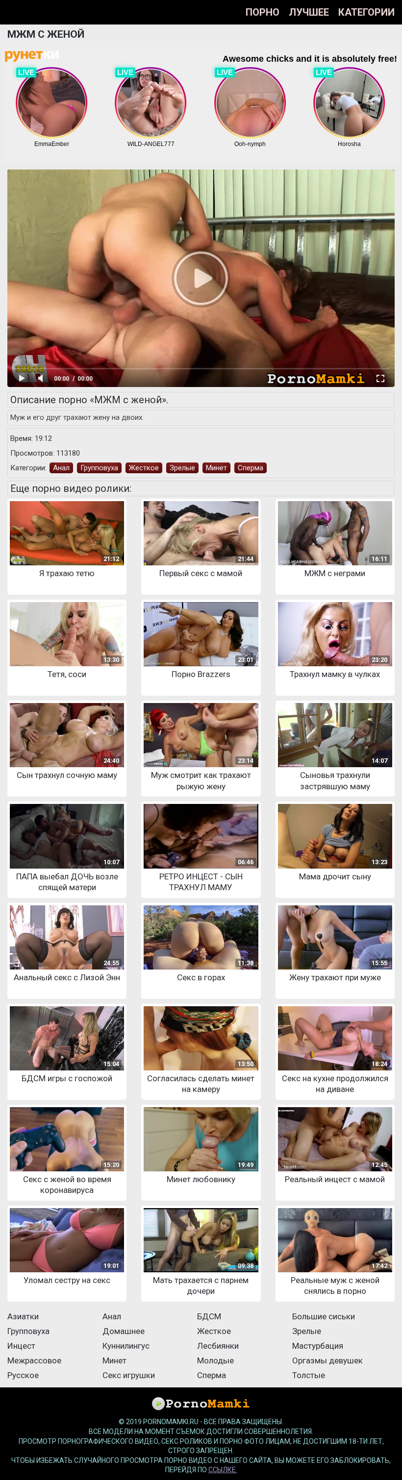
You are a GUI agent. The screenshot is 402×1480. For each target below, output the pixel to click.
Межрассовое (34, 1360)
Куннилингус (126, 1346)
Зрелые (182, 467)
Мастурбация (317, 1346)
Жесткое (144, 467)
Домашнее (123, 1331)
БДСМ (209, 1316)
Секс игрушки (128, 1375)
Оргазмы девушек (327, 1360)
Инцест (21, 1346)
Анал (61, 467)
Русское (23, 1375)
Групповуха (99, 467)
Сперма (250, 467)
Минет (216, 467)
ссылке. (222, 1470)
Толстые (308, 1375)
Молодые (215, 1360)
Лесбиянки (218, 1346)
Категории (366, 12)
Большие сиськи (323, 1316)
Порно (262, 12)
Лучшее (309, 12)
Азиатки (23, 1316)
